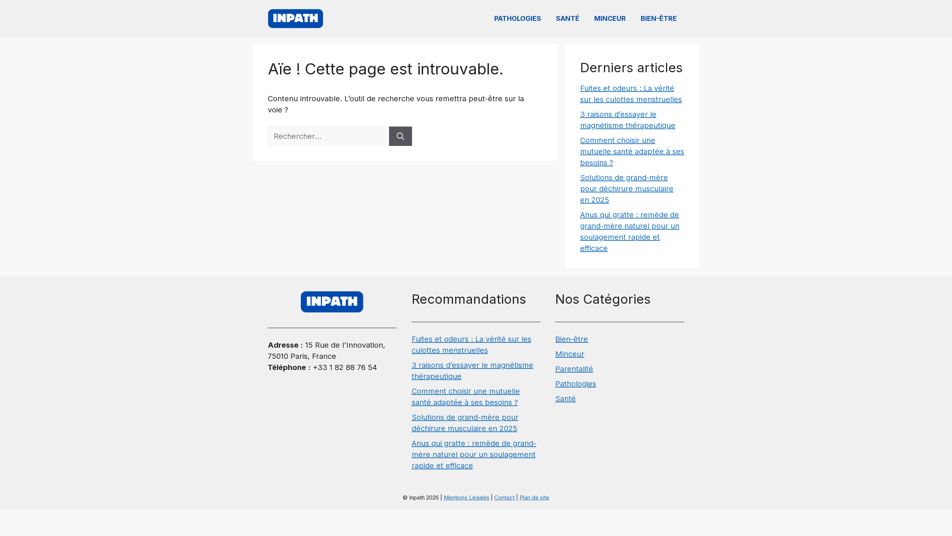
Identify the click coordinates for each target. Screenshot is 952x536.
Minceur (610, 18)
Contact (504, 497)
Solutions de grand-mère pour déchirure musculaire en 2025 (626, 188)
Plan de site (534, 497)
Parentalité (574, 368)
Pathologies (517, 18)
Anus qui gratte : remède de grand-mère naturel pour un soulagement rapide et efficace (474, 454)
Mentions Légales (466, 497)
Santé (567, 18)
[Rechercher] (400, 136)
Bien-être (659, 18)
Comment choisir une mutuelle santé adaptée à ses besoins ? (632, 151)
